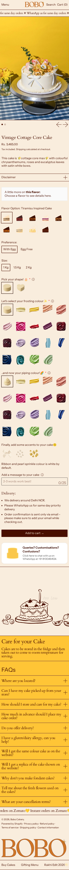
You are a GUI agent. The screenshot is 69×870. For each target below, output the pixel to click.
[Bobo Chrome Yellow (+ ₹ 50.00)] (34, 309)
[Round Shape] (7, 288)
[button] (51, 4)
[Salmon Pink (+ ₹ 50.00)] (61, 309)
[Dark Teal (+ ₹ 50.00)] (20, 359)
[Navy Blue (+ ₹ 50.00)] (61, 343)
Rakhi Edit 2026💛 (56, 865)
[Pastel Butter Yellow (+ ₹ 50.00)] (20, 309)
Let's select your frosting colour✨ (24, 301)
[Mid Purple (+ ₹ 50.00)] (34, 343)
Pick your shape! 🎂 (14, 279)
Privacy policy (31, 823)
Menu (5, 4)
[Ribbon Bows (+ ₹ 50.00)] (7, 453)
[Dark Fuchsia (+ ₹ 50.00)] (47, 326)
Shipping (21, 149)
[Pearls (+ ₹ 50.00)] (20, 453)
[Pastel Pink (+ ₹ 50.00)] (7, 326)
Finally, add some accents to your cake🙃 (28, 445)
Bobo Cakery (17, 819)
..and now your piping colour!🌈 (22, 373)
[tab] (2, 124)
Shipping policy (28, 827)
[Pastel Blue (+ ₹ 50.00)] (47, 343)
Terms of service (9, 827)
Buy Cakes (8, 865)
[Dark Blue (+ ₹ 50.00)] (7, 359)
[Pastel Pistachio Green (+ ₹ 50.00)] (47, 359)
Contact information (48, 827)
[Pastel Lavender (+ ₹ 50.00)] (20, 343)
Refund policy (47, 823)
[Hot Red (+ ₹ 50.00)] (34, 326)
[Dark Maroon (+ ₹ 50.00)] (7, 343)
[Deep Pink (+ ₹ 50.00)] (20, 326)
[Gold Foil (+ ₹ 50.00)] (34, 453)
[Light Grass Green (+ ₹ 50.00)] (34, 359)
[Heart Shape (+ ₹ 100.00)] (20, 288)
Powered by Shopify (12, 823)
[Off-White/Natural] (7, 309)
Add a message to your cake (20, 475)
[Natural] (7, 381)
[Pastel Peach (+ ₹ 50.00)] (47, 309)
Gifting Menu (30, 865)
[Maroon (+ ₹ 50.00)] (61, 326)
